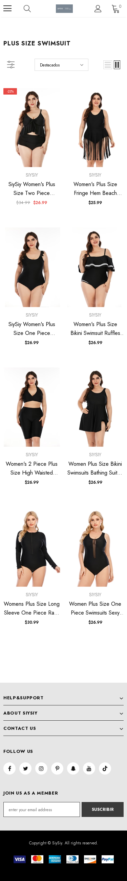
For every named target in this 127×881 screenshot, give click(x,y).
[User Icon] (98, 8)
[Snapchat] (73, 768)
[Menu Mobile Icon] (7, 8)
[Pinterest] (57, 768)
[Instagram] (41, 768)
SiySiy (32, 175)
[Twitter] (25, 768)
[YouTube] (89, 768)
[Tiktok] (105, 768)
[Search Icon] (34, 8)
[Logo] (64, 8)
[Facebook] (9, 768)
